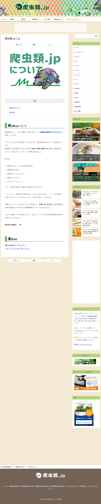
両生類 (23, 19)
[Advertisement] (50, 28)
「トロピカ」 (78, 330)
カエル (77, 57)
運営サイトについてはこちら (83, 344)
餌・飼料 (47, 19)
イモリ (77, 47)
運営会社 (12, 112)
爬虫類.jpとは (58, 19)
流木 (76, 97)
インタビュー (79, 52)
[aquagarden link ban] (84, 424)
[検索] (96, 36)
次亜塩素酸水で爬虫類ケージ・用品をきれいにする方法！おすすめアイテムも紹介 (85, 176)
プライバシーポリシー (73, 19)
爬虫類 (12, 19)
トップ (6, 486)
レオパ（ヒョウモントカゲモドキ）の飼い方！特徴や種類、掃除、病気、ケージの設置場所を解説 (90, 222)
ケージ (77, 66)
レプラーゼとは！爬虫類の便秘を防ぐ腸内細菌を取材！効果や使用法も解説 (90, 231)
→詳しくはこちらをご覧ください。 (18, 248)
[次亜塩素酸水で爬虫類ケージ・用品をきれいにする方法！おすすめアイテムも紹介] (86, 164)
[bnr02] (86, 389)
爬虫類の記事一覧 (15, 486)
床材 (76, 93)
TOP (14, 467)
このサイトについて (72, 486)
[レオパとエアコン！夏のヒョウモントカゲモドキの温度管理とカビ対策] (86, 123)
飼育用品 (35, 19)
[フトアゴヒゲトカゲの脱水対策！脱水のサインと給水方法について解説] (86, 144)
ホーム (4, 19)
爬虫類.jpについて (15, 107)
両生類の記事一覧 (27, 486)
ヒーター (78, 75)
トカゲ (77, 70)
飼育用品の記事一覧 (41, 486)
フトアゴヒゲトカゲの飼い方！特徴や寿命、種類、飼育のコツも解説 (90, 202)
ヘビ (76, 79)
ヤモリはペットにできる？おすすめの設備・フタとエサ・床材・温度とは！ (90, 193)
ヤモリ (77, 84)
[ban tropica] (85, 363)
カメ (76, 61)
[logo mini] (50, 477)
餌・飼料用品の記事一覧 (57, 486)
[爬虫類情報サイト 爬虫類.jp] (32, 8)
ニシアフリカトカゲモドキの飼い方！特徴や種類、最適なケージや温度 (90, 212)
